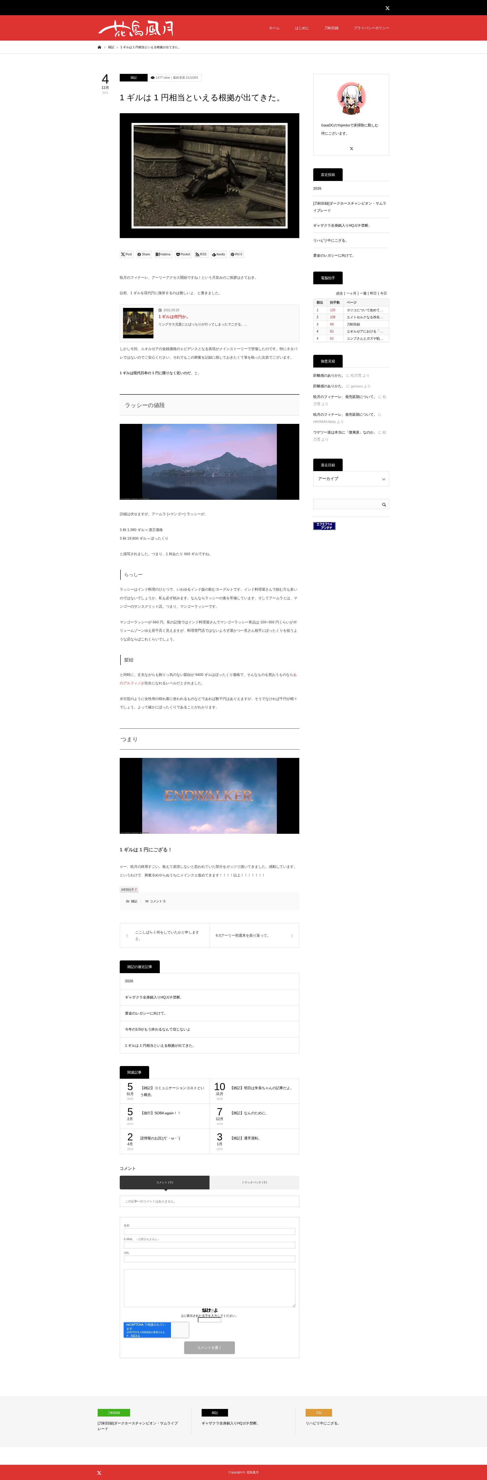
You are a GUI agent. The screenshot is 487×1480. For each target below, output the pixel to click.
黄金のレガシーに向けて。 (146, 1013)
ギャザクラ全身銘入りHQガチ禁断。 (154, 997)
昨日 (373, 293)
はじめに (302, 28)
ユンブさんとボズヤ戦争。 (366, 338)
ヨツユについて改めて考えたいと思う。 (376, 310)
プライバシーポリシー (371, 28)
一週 (363, 293)
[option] (160, 1421)
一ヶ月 (351, 293)
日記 (231, 1413)
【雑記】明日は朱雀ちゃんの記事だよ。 (262, 1088)
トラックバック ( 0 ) (254, 1182)
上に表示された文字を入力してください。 (209, 1316)
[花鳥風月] (136, 28)
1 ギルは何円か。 (174, 316)
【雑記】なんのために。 (249, 1113)
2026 (129, 981)
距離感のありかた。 (329, 375)
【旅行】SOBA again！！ (160, 1113)
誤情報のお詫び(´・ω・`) (160, 1138)
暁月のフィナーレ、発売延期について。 (345, 397)
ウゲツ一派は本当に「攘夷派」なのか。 (345, 432)
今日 (383, 293)
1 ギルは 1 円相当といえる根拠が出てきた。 (160, 1045)
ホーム (274, 28)
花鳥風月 (253, 1472)
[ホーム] (99, 47)
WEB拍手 (129, 889)
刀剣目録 (331, 28)
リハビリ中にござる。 (331, 240)
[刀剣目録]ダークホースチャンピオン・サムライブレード (349, 206)
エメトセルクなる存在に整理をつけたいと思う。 (383, 317)
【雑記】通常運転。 (246, 1138)
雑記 (134, 77)
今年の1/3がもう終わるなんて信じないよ (157, 1029)
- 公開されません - (141, 1239)
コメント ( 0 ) (164, 1182)
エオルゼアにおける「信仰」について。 (376, 331)
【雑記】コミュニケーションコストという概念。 (172, 1091)
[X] (351, 146)
